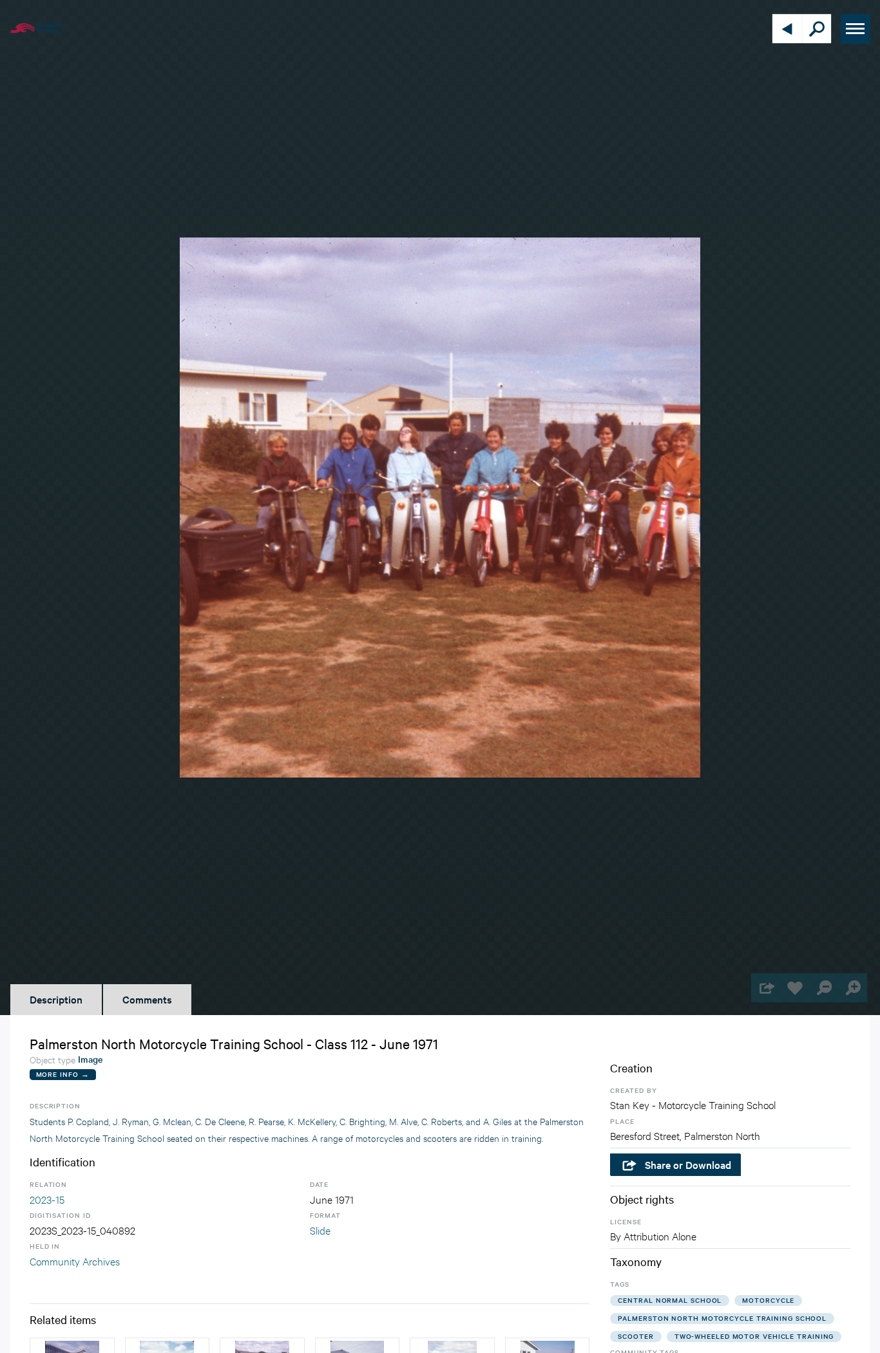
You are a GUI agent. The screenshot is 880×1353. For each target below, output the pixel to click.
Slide (320, 1229)
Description (56, 999)
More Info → (63, 1074)
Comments (147, 999)
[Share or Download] (765, 987)
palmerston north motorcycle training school (722, 1318)
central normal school (670, 1300)
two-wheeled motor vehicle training (754, 1336)
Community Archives (75, 1260)
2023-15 (47, 1199)
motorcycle (768, 1300)
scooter (635, 1336)
